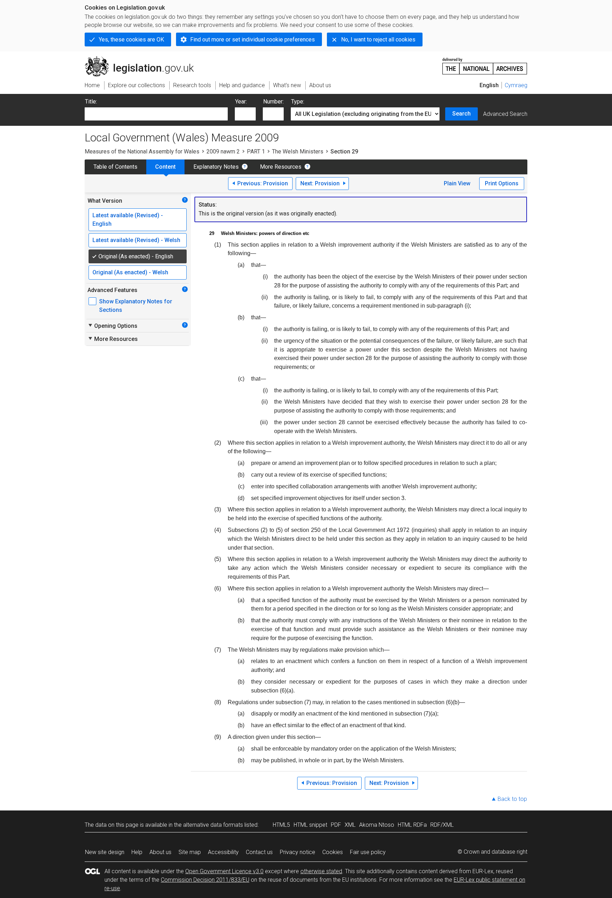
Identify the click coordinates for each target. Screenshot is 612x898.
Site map (189, 852)
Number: (273, 101)
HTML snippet (310, 824)
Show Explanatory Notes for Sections (135, 305)
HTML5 (281, 824)
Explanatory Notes (216, 166)
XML (350, 824)
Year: (241, 101)
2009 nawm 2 (223, 151)
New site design (104, 852)
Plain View (457, 183)
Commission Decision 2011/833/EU (205, 879)
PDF (336, 824)
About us (160, 852)
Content (165, 166)
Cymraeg (516, 85)
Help (136, 852)
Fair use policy (368, 852)
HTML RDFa (412, 824)
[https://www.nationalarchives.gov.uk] (484, 63)
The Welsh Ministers (297, 151)
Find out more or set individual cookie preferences (252, 39)
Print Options (501, 183)
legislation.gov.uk (143, 59)
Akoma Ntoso (376, 824)
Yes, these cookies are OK (131, 39)
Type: (297, 101)
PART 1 (256, 151)
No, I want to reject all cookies (378, 39)
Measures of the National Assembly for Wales (142, 151)
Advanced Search (505, 114)
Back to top (512, 799)
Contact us (259, 852)
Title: (91, 101)
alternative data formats (213, 824)
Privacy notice (297, 852)
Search (461, 113)
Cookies (332, 852)
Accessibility (223, 852)
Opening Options (112, 325)
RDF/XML (442, 824)
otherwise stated (321, 871)
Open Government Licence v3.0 (224, 871)
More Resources (280, 166)
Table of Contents (115, 166)
